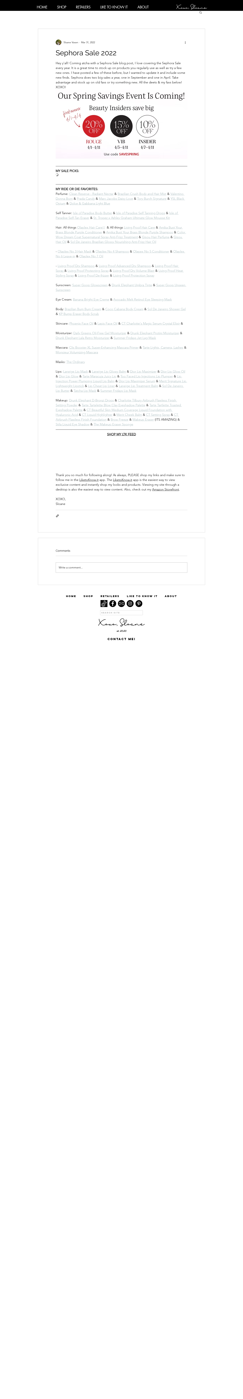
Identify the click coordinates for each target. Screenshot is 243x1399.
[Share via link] (57, 516)
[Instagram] (130, 603)
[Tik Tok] (104, 603)
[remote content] (121, 175)
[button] (200, 12)
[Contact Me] (121, 603)
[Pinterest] (138, 603)
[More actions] (185, 42)
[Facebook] (112, 603)
